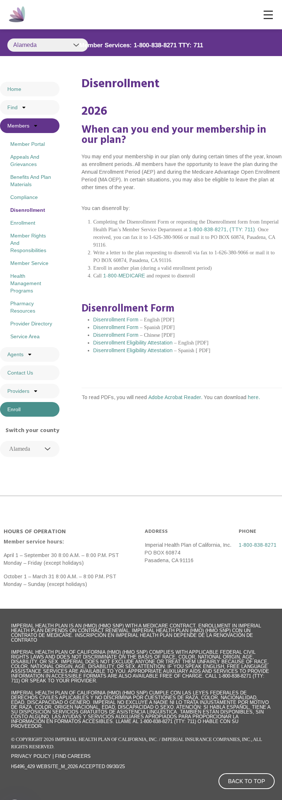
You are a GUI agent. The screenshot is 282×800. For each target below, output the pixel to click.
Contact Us (20, 373)
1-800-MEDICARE (124, 276)
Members (18, 126)
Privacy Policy (31, 756)
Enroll (14, 409)
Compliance (24, 197)
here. (254, 397)
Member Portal (27, 144)
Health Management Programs (25, 283)
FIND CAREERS (73, 756)
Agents (15, 354)
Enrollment (22, 223)
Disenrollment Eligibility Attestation (133, 343)
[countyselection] (29, 449)
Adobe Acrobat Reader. (176, 397)
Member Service (29, 263)
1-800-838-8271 (257, 545)
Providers (18, 391)
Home (14, 89)
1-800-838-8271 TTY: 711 (168, 45)
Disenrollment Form (115, 319)
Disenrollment (27, 210)
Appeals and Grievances (24, 160)
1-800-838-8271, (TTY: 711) (222, 229)
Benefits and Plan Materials (30, 180)
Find (12, 107)
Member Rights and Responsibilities (28, 243)
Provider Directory (31, 324)
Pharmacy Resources (22, 307)
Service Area (25, 336)
